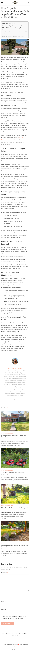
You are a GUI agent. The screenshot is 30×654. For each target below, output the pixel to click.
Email (3, 601)
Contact (8, 633)
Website (3, 609)
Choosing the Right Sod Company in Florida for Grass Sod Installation (14, 546)
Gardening (4, 543)
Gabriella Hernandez (15, 368)
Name (3, 594)
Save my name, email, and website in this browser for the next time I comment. (14, 617)
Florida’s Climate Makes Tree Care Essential (15, 32)
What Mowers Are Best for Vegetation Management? (14, 508)
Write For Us (15, 635)
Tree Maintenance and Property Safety (13, 28)
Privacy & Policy (23, 633)
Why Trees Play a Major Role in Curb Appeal (14, 26)
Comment (4, 572)
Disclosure (14, 633)
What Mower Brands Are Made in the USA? (12, 472)
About (3, 633)
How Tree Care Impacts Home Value (12, 30)
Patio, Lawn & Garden (7, 433)
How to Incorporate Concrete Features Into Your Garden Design (13, 436)
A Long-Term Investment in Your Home (13, 36)
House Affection (8, 644)
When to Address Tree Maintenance (12, 34)
